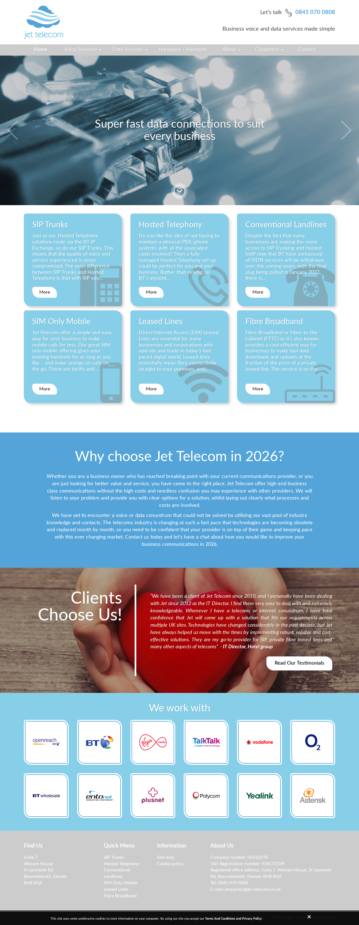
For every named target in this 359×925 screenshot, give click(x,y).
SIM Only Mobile (120, 883)
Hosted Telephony (121, 864)
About (229, 49)
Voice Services (81, 49)
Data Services (128, 49)
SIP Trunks (114, 857)
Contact (307, 49)
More (44, 292)
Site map (165, 857)
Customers (267, 49)
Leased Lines (116, 889)
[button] (18, 130)
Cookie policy (170, 864)
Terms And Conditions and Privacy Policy (233, 918)
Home (41, 49)
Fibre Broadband (120, 896)
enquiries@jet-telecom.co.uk (253, 889)
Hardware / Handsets (183, 49)
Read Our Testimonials (299, 663)
